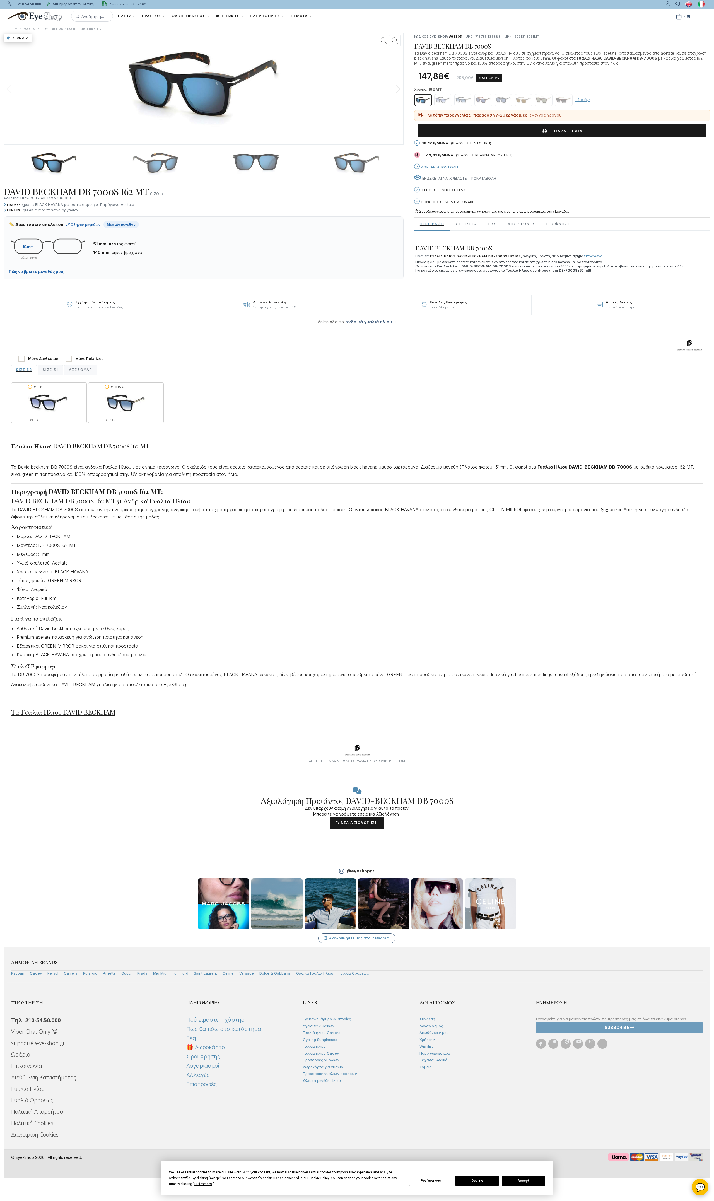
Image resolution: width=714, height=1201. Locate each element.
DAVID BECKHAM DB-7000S (84, 28)
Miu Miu (160, 973)
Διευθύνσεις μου (434, 1032)
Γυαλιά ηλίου (314, 1046)
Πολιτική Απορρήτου (37, 1111)
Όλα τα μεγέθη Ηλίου (322, 1080)
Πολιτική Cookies (32, 1123)
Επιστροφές (201, 1084)
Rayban (17, 973)
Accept (523, 1181)
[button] (92, 16)
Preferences (431, 1181)
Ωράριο (20, 1054)
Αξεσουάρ (80, 370)
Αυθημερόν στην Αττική (73, 4)
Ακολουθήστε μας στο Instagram (359, 938)
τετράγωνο (593, 256)
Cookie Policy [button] (319, 1178)
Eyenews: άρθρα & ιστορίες (327, 1019)
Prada (142, 973)
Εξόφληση (558, 224)
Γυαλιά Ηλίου (28, 1089)
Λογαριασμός (431, 1026)
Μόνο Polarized (89, 358)
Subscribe (617, 1027)
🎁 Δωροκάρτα (205, 1047)
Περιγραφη (432, 224)
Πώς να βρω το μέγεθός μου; (36, 271)
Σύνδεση (427, 1019)
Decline (477, 1181)
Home (15, 28)
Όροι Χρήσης (203, 1056)
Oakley (36, 973)
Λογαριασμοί (202, 1065)
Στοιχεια (465, 224)
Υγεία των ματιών (318, 1026)
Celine (228, 973)
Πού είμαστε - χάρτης (215, 1019)
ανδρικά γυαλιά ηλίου (368, 321)
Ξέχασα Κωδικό (433, 1060)
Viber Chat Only (31, 1031)
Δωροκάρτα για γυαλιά (323, 1067)
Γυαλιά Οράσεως (354, 973)
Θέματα (300, 16)
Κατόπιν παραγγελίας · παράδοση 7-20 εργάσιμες (495, 115)
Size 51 (50, 370)
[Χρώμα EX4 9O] (564, 100)
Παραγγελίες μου (434, 1053)
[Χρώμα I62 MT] (423, 100)
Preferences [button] (203, 1184)
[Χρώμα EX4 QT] (544, 100)
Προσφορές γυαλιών (321, 1060)
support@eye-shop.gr (38, 1043)
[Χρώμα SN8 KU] (503, 100)
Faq (191, 1038)
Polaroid (90, 973)
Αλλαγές (197, 1075)
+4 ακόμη (583, 100)
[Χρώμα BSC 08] (443, 100)
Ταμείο (425, 1067)
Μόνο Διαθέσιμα (43, 358)
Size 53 (24, 370)
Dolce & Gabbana (274, 973)
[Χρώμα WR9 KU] (483, 100)
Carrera (71, 973)
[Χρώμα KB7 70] (523, 100)
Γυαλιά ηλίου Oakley (321, 1053)
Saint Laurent (205, 973)
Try (492, 224)
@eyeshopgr (361, 871)
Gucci (126, 973)
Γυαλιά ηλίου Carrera (322, 1032)
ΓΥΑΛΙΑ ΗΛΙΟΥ (30, 28)
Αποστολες (521, 224)
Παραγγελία (566, 131)
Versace (246, 973)
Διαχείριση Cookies (35, 1134)
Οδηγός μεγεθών (85, 224)
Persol (52, 973)
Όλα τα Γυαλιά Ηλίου (314, 973)
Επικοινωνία (26, 1066)
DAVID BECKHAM (53, 28)
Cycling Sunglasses (320, 1039)
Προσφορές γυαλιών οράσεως (330, 1073)
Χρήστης (427, 1039)
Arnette (109, 973)
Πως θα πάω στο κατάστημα (223, 1029)
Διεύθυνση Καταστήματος (43, 1077)
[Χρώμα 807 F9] (463, 100)
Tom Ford (180, 973)
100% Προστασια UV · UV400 (447, 202)
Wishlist (426, 1046)
